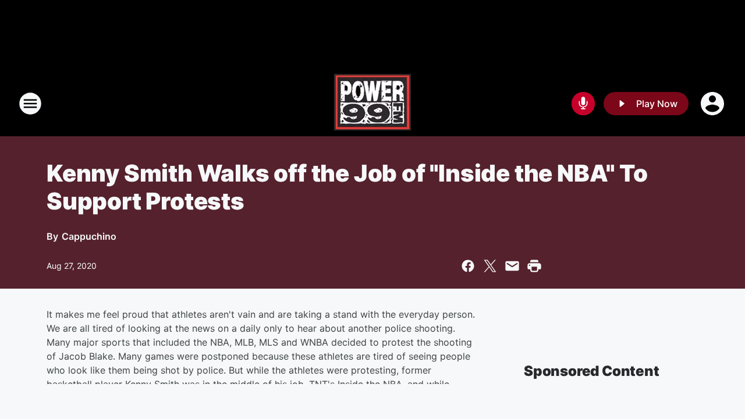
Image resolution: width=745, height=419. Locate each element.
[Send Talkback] (583, 103)
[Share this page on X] (490, 266)
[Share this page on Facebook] (468, 266)
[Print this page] (534, 266)
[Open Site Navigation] (30, 103)
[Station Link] (372, 103)
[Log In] (713, 103)
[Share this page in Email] (512, 266)
